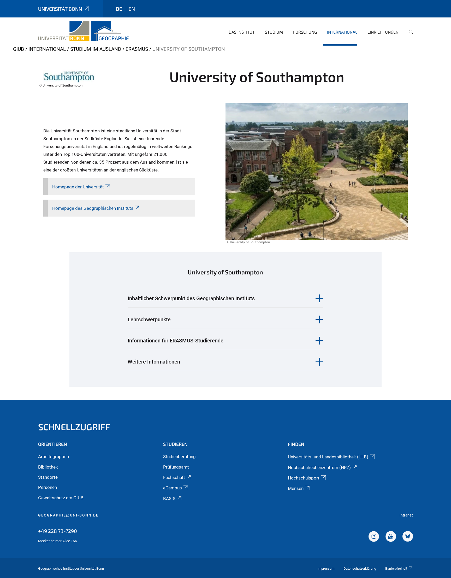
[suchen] (409, 35)
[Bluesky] (407, 537)
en (132, 9)
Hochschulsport (303, 478)
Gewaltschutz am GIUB (61, 497)
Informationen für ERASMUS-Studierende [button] (175, 340)
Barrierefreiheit (396, 568)
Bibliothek (48, 467)
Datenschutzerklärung (359, 568)
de (119, 9)
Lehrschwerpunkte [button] (149, 319)
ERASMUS (137, 49)
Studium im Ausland (95, 49)
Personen (47, 487)
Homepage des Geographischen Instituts (92, 208)
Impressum (325, 568)
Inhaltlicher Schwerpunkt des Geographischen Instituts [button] (191, 298)
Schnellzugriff (74, 426)
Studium (274, 31)
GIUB (18, 49)
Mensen (296, 488)
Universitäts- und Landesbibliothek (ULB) (328, 456)
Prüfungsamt (176, 467)
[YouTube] (390, 537)
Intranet (406, 515)
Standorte (48, 477)
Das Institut (242, 31)
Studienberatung (179, 456)
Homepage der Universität (78, 186)
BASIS (169, 498)
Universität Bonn (60, 9)
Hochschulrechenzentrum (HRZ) (319, 467)
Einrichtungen (383, 31)
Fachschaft (174, 477)
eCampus (172, 487)
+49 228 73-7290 (57, 531)
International (342, 31)
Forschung (305, 31)
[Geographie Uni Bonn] (83, 31)
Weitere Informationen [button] (154, 362)
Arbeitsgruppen (53, 456)
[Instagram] (374, 537)
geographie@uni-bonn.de (68, 515)
